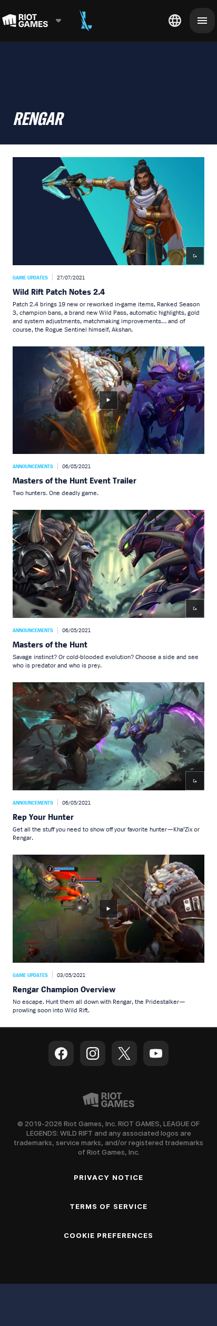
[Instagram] (92, 1053)
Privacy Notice (108, 1177)
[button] (108, 245)
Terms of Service (108, 1206)
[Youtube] (156, 1053)
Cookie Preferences (109, 1235)
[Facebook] (61, 1053)
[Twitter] (124, 1053)
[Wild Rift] (85, 20)
